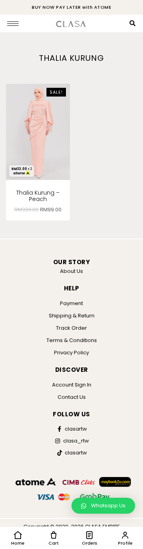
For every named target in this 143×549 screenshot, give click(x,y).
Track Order (71, 328)
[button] (103, 506)
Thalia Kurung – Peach (38, 196)
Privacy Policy (71, 352)
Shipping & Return (72, 315)
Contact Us (72, 397)
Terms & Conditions (71, 340)
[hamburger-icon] (13, 23)
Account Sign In (71, 385)
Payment (71, 303)
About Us (71, 271)
